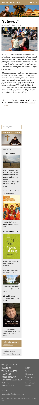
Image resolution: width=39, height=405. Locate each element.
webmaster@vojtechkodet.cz (13, 394)
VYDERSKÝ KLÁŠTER (9, 371)
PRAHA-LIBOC (7, 374)
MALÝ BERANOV (8, 386)
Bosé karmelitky (9, 377)
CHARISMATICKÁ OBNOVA (12, 380)
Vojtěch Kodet (11, 2)
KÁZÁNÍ (9, 25)
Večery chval (30, 377)
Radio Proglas (30, 383)
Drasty (28, 386)
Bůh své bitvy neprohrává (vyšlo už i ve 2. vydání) (11, 298)
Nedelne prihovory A (10, 231)
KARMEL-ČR (6, 368)
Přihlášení (6, 354)
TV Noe (28, 380)
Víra (27, 371)
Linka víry (29, 374)
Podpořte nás (8, 345)
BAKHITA (5, 383)
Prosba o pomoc (9, 153)
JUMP (27, 368)
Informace (16, 354)
